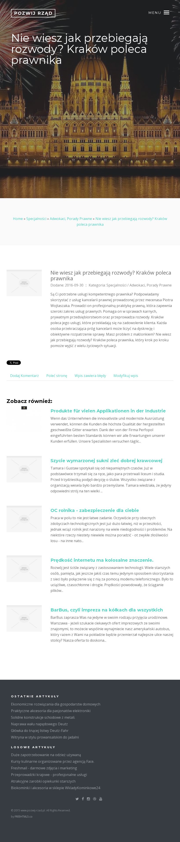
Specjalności (36, 218)
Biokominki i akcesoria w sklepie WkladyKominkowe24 (55, 787)
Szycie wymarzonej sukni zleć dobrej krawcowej (106, 460)
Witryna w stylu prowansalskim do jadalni (45, 737)
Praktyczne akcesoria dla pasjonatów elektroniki (50, 710)
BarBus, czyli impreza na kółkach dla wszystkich (106, 610)
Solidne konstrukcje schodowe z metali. (43, 717)
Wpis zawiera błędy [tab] (90, 375)
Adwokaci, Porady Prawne (71, 218)
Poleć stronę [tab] (56, 375)
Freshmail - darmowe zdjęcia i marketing (44, 768)
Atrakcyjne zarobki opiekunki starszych (43, 781)
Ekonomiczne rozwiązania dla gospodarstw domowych (55, 704)
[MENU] (168, 12)
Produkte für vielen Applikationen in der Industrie (108, 411)
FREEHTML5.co (23, 816)
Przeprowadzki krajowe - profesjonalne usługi (49, 774)
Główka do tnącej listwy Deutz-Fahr (39, 730)
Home (18, 218)
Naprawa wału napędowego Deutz (39, 724)
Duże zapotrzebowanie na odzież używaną (46, 754)
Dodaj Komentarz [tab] (24, 375)
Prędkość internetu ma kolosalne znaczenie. (101, 560)
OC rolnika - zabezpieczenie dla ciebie (94, 510)
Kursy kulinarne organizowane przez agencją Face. (52, 761)
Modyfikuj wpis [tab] (125, 375)
